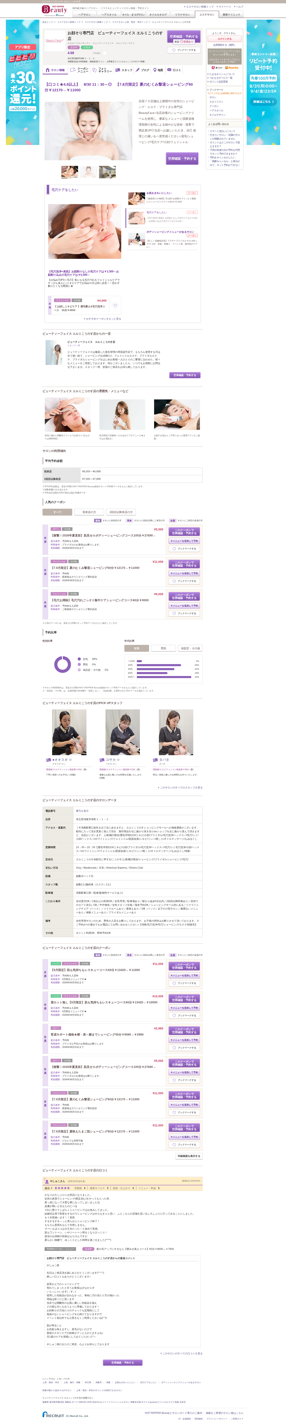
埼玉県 (88, 1382)
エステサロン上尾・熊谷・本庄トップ (130, 22)
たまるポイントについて (222, 74)
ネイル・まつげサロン (133, 14)
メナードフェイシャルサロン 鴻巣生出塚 (121, 1402)
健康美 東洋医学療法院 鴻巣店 (57, 1402)
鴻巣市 (98, 1382)
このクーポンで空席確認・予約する (184, 532)
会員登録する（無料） (224, 44)
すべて (57, 512)
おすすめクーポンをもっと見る (103, 318)
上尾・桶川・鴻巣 (72, 1382)
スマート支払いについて (222, 131)
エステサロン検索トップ (200, 6)
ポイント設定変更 (218, 81)
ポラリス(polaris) (149, 1402)
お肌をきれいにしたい (125, 1382)
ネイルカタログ (158, 14)
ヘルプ (239, 6)
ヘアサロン (84, 14)
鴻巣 (108, 1382)
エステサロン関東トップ (96, 22)
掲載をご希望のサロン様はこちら (224, 1413)
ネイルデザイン (217, 114)
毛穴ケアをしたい (148, 1382)
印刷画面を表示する (189, 1156)
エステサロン (207, 14)
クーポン (214, 106)
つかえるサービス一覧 (220, 77)
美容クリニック (231, 14)
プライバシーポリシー (216, 1419)
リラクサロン (182, 14)
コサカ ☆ (113, 759)
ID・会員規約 (184, 1419)
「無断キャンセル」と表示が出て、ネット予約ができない (225, 163)
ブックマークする (186, 50)
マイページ (225, 6)
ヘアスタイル (109, 14)
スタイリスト (216, 101)
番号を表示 (82, 810)
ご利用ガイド (237, 1419)
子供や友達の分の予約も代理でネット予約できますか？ (225, 152)
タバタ (164, 759)
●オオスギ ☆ (62, 759)
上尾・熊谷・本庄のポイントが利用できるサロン (99, 1390)
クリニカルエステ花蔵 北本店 (172, 1402)
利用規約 (199, 1419)
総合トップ (48, 22)
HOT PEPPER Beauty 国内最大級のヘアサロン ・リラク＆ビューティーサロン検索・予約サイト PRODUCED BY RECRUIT (55, 10)
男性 (163, 648)
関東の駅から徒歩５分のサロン (57, 1390)
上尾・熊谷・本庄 (51, 1382)
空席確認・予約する (184, 39)
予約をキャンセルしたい (222, 157)
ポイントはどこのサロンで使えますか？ (225, 144)
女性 (136, 648)
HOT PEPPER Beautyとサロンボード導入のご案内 (173, 1413)
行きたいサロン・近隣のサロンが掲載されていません (225, 136)
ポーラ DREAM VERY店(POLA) (87, 1402)
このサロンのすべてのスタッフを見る (181, 787)
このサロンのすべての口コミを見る (182, 1353)
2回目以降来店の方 (121, 512)
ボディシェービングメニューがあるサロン (181, 1382)
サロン (212, 97)
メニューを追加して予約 (185, 541)
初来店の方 (89, 512)
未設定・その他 (190, 648)
